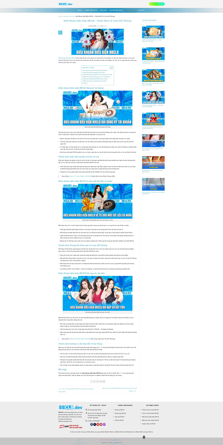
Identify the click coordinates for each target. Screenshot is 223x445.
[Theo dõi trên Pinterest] (97, 424)
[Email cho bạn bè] (97, 381)
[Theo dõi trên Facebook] (91, 424)
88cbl (121, 373)
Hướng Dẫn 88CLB (91, 10)
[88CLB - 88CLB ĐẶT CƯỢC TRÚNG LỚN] (65, 4)
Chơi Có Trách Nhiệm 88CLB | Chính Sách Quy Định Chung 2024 (152, 127)
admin (105, 26)
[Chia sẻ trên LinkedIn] (104, 381)
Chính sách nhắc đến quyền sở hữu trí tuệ (94, 72)
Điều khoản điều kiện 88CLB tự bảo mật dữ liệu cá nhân (97, 74)
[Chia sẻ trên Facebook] (91, 381)
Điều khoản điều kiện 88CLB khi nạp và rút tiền (95, 79)
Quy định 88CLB (130, 10)
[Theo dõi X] (94, 424)
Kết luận (85, 83)
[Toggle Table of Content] (110, 67)
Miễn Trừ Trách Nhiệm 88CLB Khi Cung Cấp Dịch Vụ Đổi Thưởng (152, 84)
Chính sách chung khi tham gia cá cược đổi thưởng (96, 77)
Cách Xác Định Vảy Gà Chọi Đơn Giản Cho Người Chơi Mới (152, 149)
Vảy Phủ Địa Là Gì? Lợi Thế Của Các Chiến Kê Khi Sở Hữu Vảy (153, 193)
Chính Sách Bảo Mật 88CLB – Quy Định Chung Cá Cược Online (152, 40)
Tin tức (141, 10)
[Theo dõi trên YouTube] (101, 424)
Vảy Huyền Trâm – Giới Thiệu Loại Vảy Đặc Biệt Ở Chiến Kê (152, 171)
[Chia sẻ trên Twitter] (94, 381)
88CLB (80, 10)
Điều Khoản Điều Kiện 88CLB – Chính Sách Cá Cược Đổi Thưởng (152, 105)
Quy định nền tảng (68, 16)
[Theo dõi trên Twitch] (104, 424)
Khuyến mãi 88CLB (116, 10)
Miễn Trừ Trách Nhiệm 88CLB (79, 339)
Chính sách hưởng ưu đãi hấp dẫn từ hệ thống (95, 81)
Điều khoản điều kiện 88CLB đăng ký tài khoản (95, 70)
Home (60, 16)
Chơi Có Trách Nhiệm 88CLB (79, 176)
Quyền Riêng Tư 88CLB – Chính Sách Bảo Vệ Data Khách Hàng (153, 62)
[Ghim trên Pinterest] (100, 381)
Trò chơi (103, 10)
